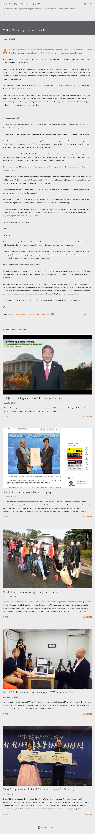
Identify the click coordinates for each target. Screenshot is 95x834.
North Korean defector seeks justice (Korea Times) (30, 592)
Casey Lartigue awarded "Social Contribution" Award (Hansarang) (39, 789)
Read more (87, 417)
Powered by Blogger (49, 827)
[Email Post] (52, 314)
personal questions (40, 314)
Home (6, 14)
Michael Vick (24, 314)
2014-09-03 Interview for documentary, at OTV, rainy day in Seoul (39, 692)
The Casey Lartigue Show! (22, 4)
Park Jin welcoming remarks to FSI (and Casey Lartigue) (33, 398)
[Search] (85, 4)
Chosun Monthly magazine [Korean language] (28, 492)
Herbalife (13, 314)
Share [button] (86, 314)
